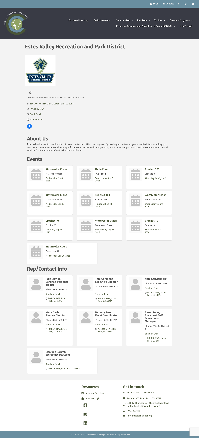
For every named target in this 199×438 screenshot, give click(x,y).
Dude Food (101, 169)
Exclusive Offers (102, 20)
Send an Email (53, 294)
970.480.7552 (134, 410)
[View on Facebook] (29, 128)
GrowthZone (125, 435)
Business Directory (78, 20)
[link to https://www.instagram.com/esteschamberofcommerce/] (185, 3)
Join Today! (186, 26)
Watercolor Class (56, 169)
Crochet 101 (152, 169)
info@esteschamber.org (140, 415)
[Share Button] (30, 93)
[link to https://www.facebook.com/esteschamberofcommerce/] (178, 3)
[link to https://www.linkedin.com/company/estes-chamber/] (192, 3)
